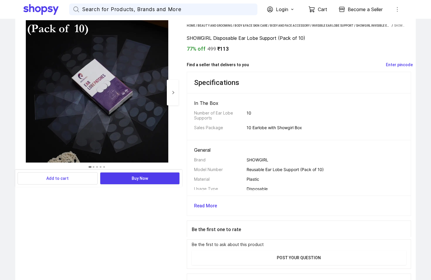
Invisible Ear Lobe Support (333, 25)
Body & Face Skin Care (251, 25)
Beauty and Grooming (215, 25)
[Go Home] (46, 9)
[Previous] (21, 92)
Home (191, 25)
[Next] (173, 92)
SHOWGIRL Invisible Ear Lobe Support (384, 25)
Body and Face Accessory (290, 25)
